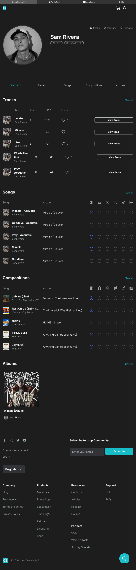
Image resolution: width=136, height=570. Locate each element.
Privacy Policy (11, 514)
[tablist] (68, 85)
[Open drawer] (131, 8)
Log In (6, 456)
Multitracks (43, 492)
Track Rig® (43, 514)
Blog (5, 492)
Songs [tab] (67, 85)
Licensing (43, 528)
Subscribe (119, 451)
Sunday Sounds (80, 547)
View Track (114, 120)
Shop (40, 536)
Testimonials (10, 499)
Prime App (43, 499)
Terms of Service (13, 506)
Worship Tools (79, 540)
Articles (76, 499)
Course (75, 514)
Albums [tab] (120, 85)
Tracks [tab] (41, 85)
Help (108, 492)
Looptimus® (44, 506)
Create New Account (15, 450)
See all (129, 100)
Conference (78, 492)
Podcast (76, 506)
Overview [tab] (16, 85)
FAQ (108, 499)
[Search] (125, 8)
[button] (111, 202)
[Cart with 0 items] (118, 8)
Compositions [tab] (94, 85)
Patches (42, 521)
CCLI (74, 532)
